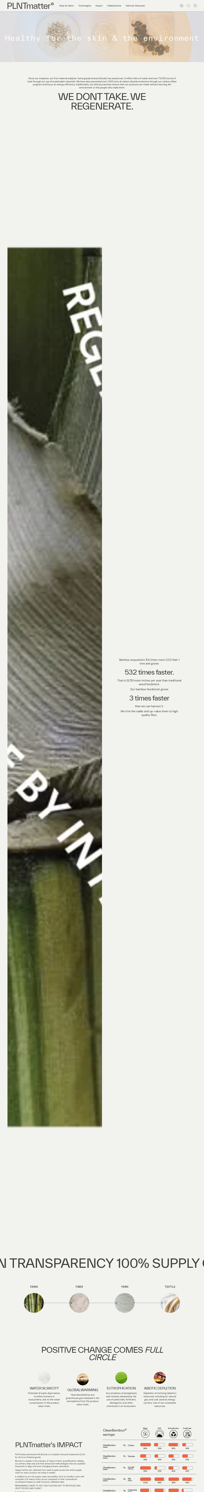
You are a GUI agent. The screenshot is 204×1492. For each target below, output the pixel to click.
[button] (66, 5)
